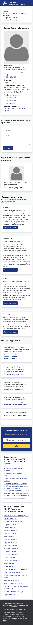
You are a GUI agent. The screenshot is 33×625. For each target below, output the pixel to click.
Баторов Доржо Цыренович (14, 374)
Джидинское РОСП (10, 537)
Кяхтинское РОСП (10, 551)
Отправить (8, 148)
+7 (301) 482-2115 (10, 77)
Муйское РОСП (9, 563)
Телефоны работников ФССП (16, 430)
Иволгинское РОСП (11, 531)
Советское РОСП (10, 566)
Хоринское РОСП (11, 18)
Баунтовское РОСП (10, 519)
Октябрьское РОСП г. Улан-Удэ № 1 (16, 569)
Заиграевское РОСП (11, 528)
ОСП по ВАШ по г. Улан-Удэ (13, 592)
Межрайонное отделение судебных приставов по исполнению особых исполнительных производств (16, 495)
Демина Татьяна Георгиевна (15, 415)
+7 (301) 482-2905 (10, 97)
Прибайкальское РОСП (12, 580)
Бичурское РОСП (10, 525)
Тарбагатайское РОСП (12, 560)
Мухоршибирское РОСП (12, 548)
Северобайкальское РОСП (13, 572)
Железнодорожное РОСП (13, 583)
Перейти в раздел (10, 228)
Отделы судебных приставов (16, 434)
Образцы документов (11, 197)
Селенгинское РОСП (11, 557)
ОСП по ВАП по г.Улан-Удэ (13, 522)
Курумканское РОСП (11, 543)
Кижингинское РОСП (11, 554)
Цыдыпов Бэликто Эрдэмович (15, 404)
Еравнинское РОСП (11, 540)
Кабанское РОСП (10, 534)
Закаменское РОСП (10, 546)
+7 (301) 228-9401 (10, 103)
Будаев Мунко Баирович (13, 389)
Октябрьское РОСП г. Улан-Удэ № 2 (16, 516)
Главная (5, 11)
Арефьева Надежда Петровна (15, 188)
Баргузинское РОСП (11, 595)
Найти (16, 446)
